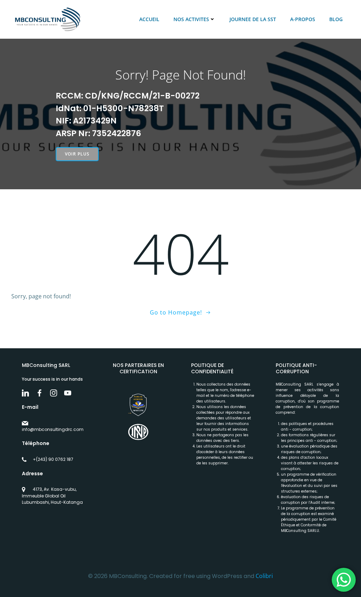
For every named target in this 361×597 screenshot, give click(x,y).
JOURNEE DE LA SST (253, 19)
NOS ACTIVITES (191, 19)
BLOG (336, 19)
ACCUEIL (149, 19)
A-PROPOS (302, 19)
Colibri (264, 576)
